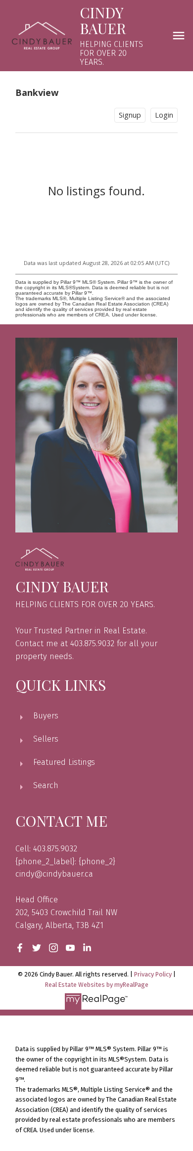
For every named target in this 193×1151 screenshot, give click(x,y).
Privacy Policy (153, 974)
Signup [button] (130, 115)
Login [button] (164, 115)
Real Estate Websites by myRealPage (96, 984)
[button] (19, 947)
